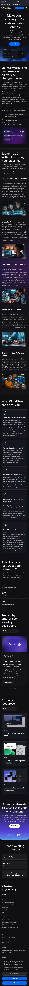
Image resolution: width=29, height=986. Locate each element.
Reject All (14, 978)
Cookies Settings (14, 973)
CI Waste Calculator (7, 952)
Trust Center (5, 940)
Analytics (4, 912)
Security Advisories (6, 942)
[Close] (27, 961)
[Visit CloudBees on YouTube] (9, 890)
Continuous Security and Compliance (11, 927)
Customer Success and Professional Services (13, 950)
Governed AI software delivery (9, 922)
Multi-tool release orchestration (10, 925)
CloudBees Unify (6, 897)
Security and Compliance (8, 902)
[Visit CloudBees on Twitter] (12, 890)
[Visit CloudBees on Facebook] (3, 890)
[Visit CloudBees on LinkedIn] (15, 890)
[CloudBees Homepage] (7, 886)
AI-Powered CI (5, 919)
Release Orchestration (7, 909)
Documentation (6, 945)
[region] (14, 972)
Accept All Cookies (14, 983)
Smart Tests (5, 907)
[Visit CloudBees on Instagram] (6, 890)
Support (4, 947)
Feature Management (7, 904)
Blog (3, 934)
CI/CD (3, 899)
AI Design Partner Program (8, 937)
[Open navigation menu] (26, 8)
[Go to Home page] (6, 8)
